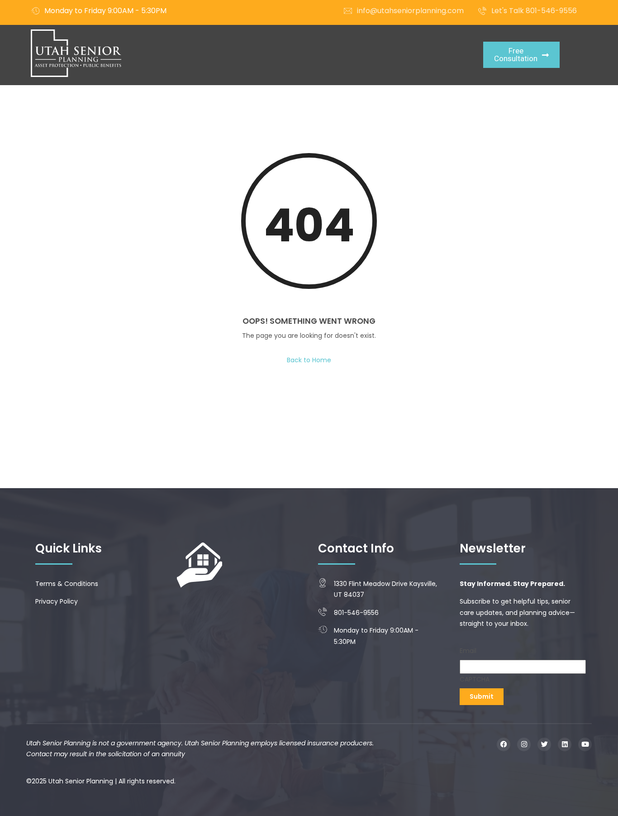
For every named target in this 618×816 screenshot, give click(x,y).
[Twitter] (544, 744)
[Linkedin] (564, 744)
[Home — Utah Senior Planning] (76, 53)
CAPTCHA (475, 679)
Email (468, 650)
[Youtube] (585, 744)
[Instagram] (524, 744)
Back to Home (309, 360)
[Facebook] (503, 744)
